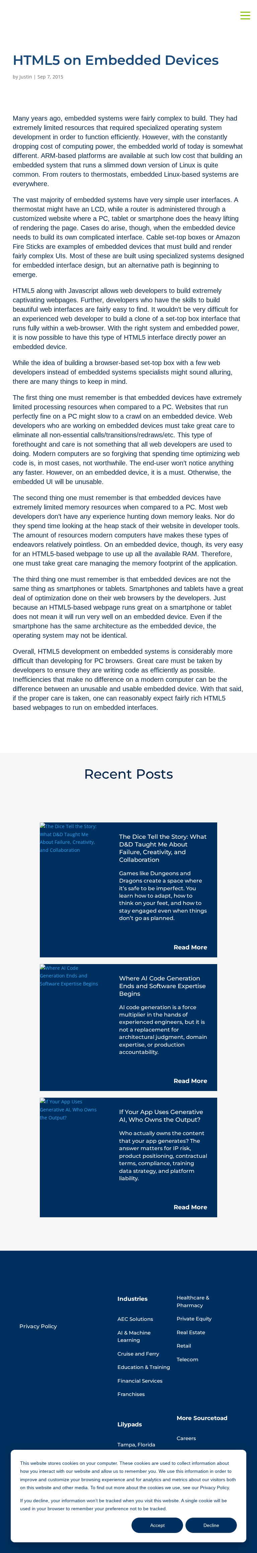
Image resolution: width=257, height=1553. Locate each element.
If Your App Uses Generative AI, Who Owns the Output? (161, 1115)
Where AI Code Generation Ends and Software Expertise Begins (162, 986)
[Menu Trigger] (245, 15)
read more (190, 947)
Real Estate (191, 1332)
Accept (157, 1525)
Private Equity (194, 1318)
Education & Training (143, 1367)
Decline (211, 1525)
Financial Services (140, 1381)
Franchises (131, 1394)
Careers (186, 1438)
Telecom (187, 1359)
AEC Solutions (135, 1319)
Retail (184, 1346)
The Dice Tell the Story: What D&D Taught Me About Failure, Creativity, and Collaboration (162, 848)
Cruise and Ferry (138, 1354)
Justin (25, 76)
